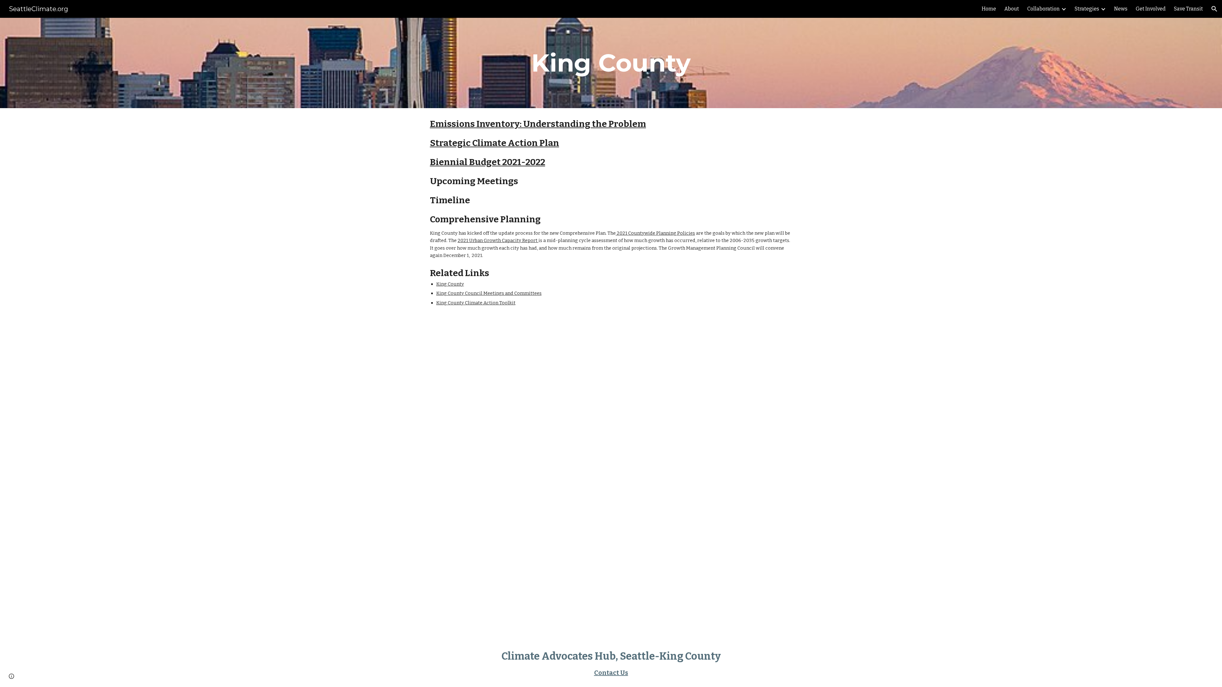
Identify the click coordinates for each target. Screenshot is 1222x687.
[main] (611, 63)
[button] (1214, 9)
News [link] (1120, 9)
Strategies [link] (1087, 9)
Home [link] (989, 9)
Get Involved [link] (1151, 9)
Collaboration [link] (1043, 9)
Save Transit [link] (1188, 9)
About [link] (1011, 9)
